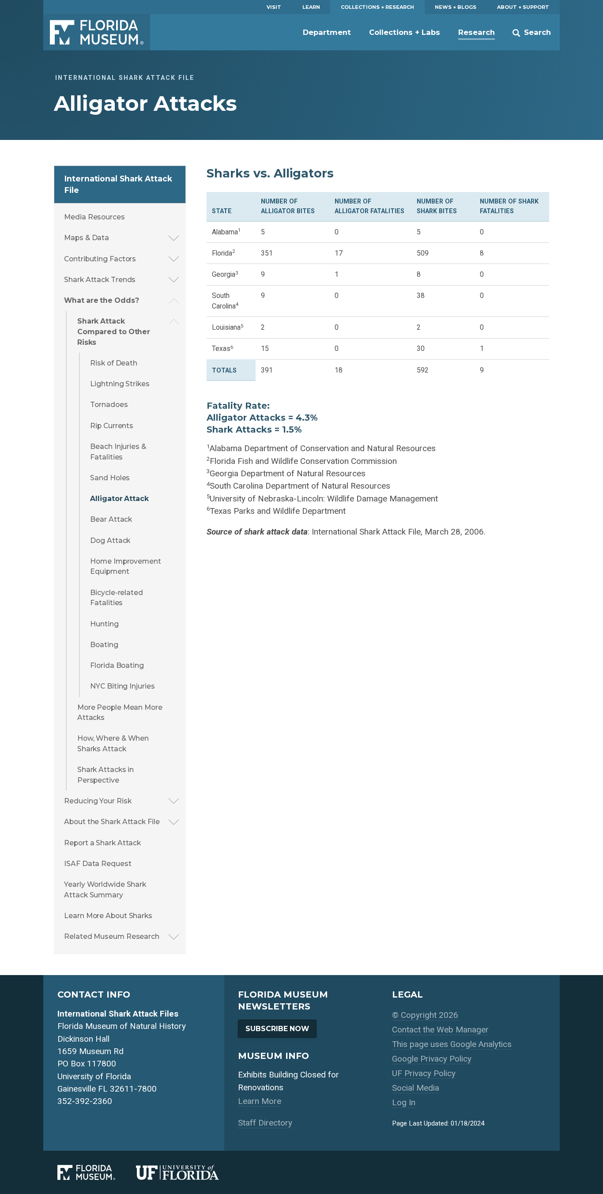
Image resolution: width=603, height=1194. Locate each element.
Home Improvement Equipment (125, 566)
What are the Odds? (101, 300)
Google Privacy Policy (431, 1059)
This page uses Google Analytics (452, 1044)
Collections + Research (377, 7)
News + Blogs (455, 7)
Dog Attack (110, 540)
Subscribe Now (277, 1029)
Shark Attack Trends (100, 279)
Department (327, 32)
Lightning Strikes (119, 384)
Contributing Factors (100, 259)
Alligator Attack (119, 498)
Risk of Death (113, 363)
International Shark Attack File (118, 184)
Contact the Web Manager (440, 1030)
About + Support (523, 7)
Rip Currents (111, 426)
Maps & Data (86, 238)
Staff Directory (265, 1123)
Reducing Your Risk (97, 801)
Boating (104, 644)
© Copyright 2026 (425, 1015)
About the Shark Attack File (111, 821)
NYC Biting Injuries (122, 686)
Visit (274, 7)
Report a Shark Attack (102, 843)
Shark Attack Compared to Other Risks (113, 331)
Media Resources (94, 217)
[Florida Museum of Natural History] (96, 1172)
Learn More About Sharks (108, 916)
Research (476, 32)
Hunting (104, 624)
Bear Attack (111, 519)
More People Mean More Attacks (119, 712)
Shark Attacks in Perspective (105, 774)
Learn (311, 7)
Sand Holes (110, 478)
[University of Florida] (188, 1172)
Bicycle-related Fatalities (116, 597)
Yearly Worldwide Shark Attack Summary (105, 889)
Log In (403, 1102)
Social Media (415, 1088)
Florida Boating (117, 665)
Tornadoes (109, 404)
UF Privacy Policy (424, 1073)
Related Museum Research (111, 936)
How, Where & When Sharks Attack (113, 743)
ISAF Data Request (97, 863)
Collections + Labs (404, 32)
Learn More (259, 1101)
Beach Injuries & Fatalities (118, 451)
